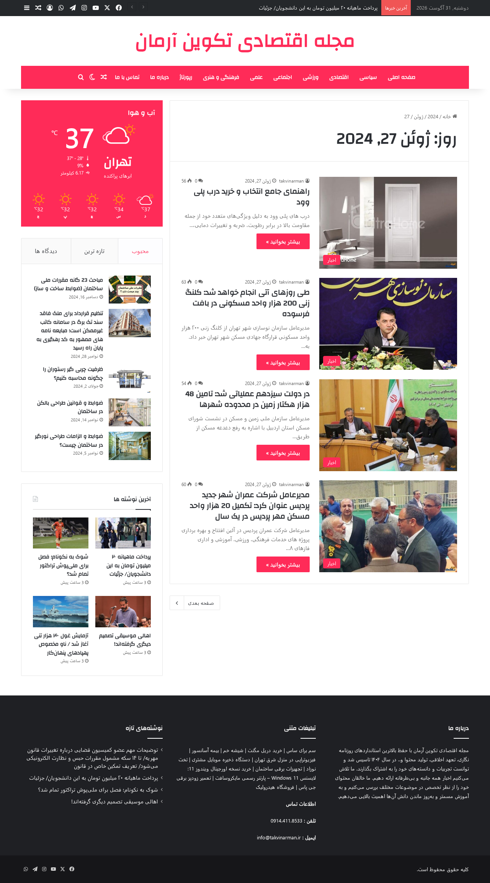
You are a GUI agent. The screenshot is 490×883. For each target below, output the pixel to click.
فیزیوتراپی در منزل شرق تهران (285, 759)
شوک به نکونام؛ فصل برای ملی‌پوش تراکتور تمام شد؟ (63, 565)
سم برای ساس (301, 750)
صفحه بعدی (201, 602)
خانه (447, 116)
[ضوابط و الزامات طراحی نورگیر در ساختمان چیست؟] (130, 446)
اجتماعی (282, 77)
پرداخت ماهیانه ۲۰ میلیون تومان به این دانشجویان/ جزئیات (318, 7)
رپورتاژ (186, 77)
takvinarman (291, 181)
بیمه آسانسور (205, 750)
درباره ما (159, 77)
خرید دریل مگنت (265, 750)
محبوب (140, 251)
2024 (433, 116)
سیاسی (368, 77)
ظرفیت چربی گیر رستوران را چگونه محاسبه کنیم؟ (73, 373)
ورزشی (310, 77)
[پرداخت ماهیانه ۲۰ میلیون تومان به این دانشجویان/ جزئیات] (123, 533)
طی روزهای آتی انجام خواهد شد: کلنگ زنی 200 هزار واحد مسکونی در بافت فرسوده (247, 303)
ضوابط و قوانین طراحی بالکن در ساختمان (70, 407)
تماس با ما (127, 77)
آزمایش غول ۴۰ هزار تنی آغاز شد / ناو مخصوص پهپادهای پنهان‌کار (61, 644)
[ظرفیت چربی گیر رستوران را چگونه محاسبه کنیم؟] (130, 379)
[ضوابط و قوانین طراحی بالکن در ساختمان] (130, 412)
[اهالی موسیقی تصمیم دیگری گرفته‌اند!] (123, 611)
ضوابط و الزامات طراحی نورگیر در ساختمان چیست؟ (69, 440)
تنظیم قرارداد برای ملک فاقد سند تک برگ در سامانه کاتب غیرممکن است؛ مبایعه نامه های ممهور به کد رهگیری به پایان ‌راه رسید (69, 330)
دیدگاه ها (46, 251)
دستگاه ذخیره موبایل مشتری (221, 759)
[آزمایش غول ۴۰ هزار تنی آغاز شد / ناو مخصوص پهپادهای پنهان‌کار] (60, 611)
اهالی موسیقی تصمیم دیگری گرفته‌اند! (125, 640)
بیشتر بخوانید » (283, 241)
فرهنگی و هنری (221, 77)
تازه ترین (94, 251)
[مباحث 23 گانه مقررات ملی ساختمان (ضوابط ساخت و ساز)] (130, 290)
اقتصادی (339, 77)
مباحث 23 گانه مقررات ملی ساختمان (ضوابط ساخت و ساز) (68, 284)
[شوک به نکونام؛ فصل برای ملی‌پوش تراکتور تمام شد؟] (60, 533)
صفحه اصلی (401, 77)
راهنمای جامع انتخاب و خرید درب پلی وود (252, 196)
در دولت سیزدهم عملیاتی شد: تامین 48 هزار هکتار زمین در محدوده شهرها (247, 399)
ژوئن (418, 116)
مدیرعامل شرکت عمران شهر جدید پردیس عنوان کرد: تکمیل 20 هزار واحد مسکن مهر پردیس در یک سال (250, 505)
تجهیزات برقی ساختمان (278, 768)
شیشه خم (233, 750)
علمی (256, 77)
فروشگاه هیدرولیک (275, 786)
